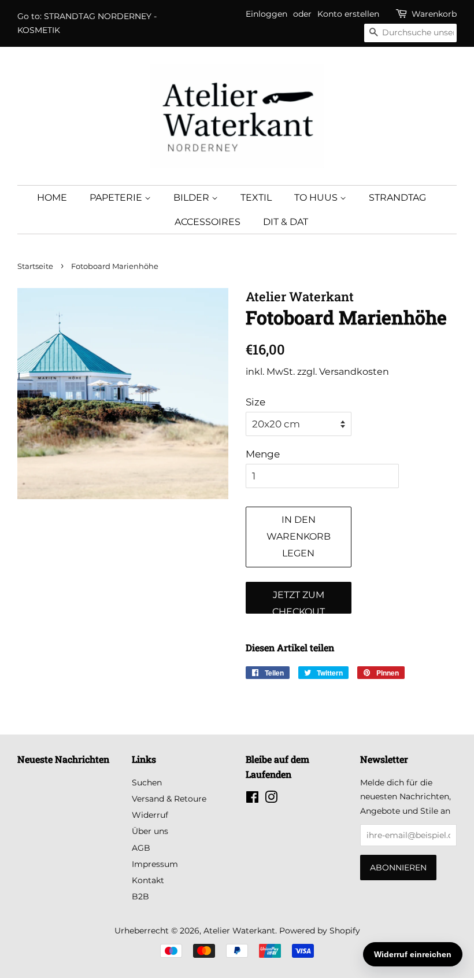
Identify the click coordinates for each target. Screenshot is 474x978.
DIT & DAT (285, 221)
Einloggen (266, 14)
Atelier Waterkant (239, 930)
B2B (140, 896)
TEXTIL (256, 197)
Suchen (147, 782)
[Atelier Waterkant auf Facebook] (252, 799)
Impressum (155, 864)
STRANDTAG (397, 197)
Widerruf (150, 815)
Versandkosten (354, 371)
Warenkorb (434, 14)
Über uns (150, 831)
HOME (52, 197)
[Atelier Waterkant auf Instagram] (271, 799)
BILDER (192, 197)
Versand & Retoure (169, 799)
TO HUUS (317, 197)
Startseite (35, 266)
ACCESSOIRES (207, 221)
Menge (263, 454)
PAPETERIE (117, 197)
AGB (141, 848)
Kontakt (148, 880)
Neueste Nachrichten (63, 759)
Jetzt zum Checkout (298, 601)
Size (255, 402)
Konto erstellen (348, 14)
